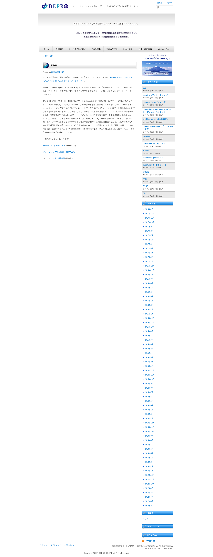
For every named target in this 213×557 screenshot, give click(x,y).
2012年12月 (149, 475)
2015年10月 (149, 327)
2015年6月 (149, 344)
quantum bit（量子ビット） (155, 165)
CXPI (145, 193)
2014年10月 (149, 379)
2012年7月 (149, 497)
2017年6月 (149, 240)
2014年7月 (149, 392)
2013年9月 (149, 436)
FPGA (54, 65)
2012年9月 (149, 488)
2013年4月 (149, 458)
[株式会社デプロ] (55, 9)
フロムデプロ (111, 49)
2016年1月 (149, 314)
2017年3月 (149, 253)
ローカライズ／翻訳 (77, 49)
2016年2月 (149, 309)
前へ (45, 56)
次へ (53, 56)
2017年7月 (149, 235)
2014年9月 (149, 383)
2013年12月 (149, 423)
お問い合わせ (69, 545)
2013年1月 (149, 471)
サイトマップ (55, 545)
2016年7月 (149, 288)
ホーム (45, 49)
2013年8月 (149, 440)
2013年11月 (149, 427)
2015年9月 (149, 331)
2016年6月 (149, 292)
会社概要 (59, 49)
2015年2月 (149, 362)
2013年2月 (149, 466)
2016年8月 (149, 283)
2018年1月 (149, 209)
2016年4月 (149, 301)
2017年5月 (149, 244)
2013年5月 (149, 453)
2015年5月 (149, 349)
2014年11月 (149, 375)
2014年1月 (149, 418)
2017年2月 (149, 257)
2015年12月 (149, 318)
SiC (144, 88)
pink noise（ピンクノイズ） (155, 143)
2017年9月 (149, 227)
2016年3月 (149, 305)
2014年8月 (149, 388)
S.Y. (73, 158)
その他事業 (95, 49)
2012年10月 (149, 484)
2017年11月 (149, 218)
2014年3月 (149, 410)
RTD (145, 179)
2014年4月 (149, 405)
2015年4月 (149, 353)
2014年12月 (149, 370)
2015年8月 (149, 336)
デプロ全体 (150, 541)
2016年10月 (149, 274)
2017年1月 (149, 261)
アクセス (43, 545)
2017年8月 (149, 231)
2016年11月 (149, 270)
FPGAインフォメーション (54, 145)
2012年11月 (149, 479)
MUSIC (146, 172)
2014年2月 (149, 414)
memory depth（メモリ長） (155, 102)
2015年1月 (149, 366)
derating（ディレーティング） (156, 95)
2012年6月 (149, 501)
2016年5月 (149, 296)
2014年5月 (149, 401)
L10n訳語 (128, 49)
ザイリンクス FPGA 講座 (53, 152)
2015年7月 (149, 340)
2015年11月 (149, 322)
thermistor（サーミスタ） (154, 158)
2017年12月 (149, 213)
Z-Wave (146, 151)
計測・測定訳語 (145, 49)
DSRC (145, 186)
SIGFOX (146, 136)
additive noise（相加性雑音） (156, 119)
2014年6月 (149, 397)
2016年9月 (149, 279)
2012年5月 (149, 506)
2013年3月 (149, 462)
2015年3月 (149, 357)
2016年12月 (149, 266)
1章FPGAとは (72, 152)
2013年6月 (149, 449)
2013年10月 (149, 431)
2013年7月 (149, 445)
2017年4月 (149, 248)
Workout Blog (164, 49)
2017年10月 (149, 222)
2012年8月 (149, 492)
